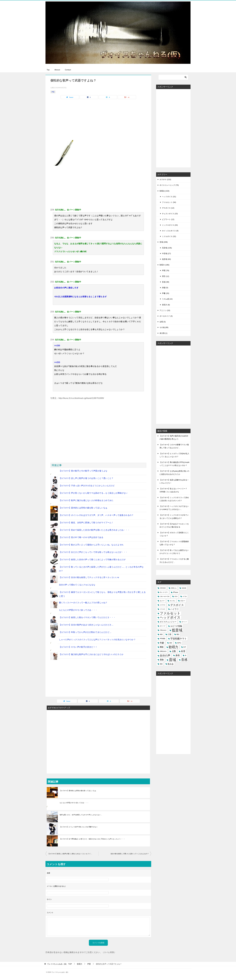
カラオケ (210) (165, 179)
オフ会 (185, 596)
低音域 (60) (166, 259)
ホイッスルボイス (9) (170, 231)
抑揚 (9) (165, 288)
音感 (184, 659)
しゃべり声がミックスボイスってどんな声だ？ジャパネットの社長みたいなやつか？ (97, 640)
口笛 (169, 634)
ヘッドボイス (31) (169, 197)
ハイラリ (174, 609)
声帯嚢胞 (162, 638)
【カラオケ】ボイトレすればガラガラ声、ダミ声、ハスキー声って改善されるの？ (96, 515)
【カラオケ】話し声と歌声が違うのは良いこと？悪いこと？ (86, 478)
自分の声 (165, 655)
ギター (182, 601)
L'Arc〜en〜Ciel (164, 596)
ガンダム (172, 600)
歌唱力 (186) (164, 265)
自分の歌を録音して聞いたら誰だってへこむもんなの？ (130, 854)
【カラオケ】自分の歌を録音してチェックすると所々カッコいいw (89, 577)
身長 (177, 655)
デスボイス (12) (168, 208)
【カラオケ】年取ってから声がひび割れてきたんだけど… (85, 632)
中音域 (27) (166, 253)
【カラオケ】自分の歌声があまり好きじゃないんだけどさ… (86, 625)
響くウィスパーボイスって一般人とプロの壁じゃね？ (83, 603)
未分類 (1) (163, 333)
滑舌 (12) (165, 276)
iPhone (175, 592)
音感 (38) (165, 282)
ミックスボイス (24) (170, 225)
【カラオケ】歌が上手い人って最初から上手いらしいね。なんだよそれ (91, 545)
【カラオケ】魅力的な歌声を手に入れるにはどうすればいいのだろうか (91, 654)
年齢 (162, 643)
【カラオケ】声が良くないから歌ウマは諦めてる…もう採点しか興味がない (93, 493)
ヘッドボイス (170, 617)
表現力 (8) (166, 305)
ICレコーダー (164, 592)
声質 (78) (165, 270)
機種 (161, 647)
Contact (68, 70)
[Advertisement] (98, 186)
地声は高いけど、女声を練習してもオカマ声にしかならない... (81, 815)
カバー (162, 601)
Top (48, 70)
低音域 (177, 630)
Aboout (57, 70)
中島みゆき (163, 630)
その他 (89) (164, 327)
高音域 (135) (167, 248)
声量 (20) (165, 293)
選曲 (162, 660)
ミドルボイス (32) (169, 236)
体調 (161, 634)
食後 (161, 664)
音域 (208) (164, 242)
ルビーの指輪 (176, 626)
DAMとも (174, 588)
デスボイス (177, 605)
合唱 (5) (163, 322)
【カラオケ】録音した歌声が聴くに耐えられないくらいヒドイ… (70, 854)
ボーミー (184, 622)
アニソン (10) (165, 310)
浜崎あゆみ (163, 651)
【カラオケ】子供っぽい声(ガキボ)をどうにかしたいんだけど (87, 486)
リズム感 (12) (167, 299)
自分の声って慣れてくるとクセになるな (77, 585)
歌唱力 (173, 647)
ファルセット (170, 613)
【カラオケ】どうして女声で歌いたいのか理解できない (79, 827)
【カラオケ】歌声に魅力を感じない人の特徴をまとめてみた (86, 500)
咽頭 (178, 634)
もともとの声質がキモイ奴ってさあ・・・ (78, 610)
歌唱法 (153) (164, 191)
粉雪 (183, 651)
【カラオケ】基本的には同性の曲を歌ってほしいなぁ (83, 508)
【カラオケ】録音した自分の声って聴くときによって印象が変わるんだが (92, 559)
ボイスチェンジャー (168, 622)
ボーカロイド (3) (166, 316)
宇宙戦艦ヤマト (178, 638)
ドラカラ (162, 609)
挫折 (170, 643)
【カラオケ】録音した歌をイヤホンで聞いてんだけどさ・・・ (87, 617)
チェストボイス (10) (170, 214)
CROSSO (163, 588)
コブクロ (162, 605)
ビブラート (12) (168, 219)
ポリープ (162, 626)
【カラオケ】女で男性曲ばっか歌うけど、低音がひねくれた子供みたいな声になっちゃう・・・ (92, 839)
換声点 (179, 643)
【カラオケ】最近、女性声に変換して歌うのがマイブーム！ (86, 523)
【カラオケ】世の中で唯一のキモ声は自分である (81, 537)
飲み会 (171, 664)
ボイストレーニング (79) (169, 185)
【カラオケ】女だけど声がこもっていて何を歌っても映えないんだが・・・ (93, 552)
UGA (175, 596)
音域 (172, 659)
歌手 (184, 647)
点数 (174, 651)
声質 (53, 92)
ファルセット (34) (169, 202)
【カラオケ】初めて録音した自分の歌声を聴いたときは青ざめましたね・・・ (94, 530)
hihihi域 (184, 588)
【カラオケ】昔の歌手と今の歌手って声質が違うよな (83, 471)
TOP (59, 964)
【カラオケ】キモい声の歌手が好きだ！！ (78, 647)
